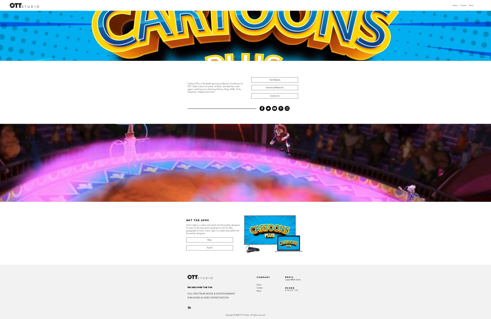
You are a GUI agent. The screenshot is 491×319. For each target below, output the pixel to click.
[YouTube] (274, 108)
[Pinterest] (280, 108)
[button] (274, 79)
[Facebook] (262, 108)
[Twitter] (268, 108)
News (259, 291)
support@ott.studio (293, 279)
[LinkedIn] (189, 307)
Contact (260, 288)
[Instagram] (287, 108)
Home (259, 284)
